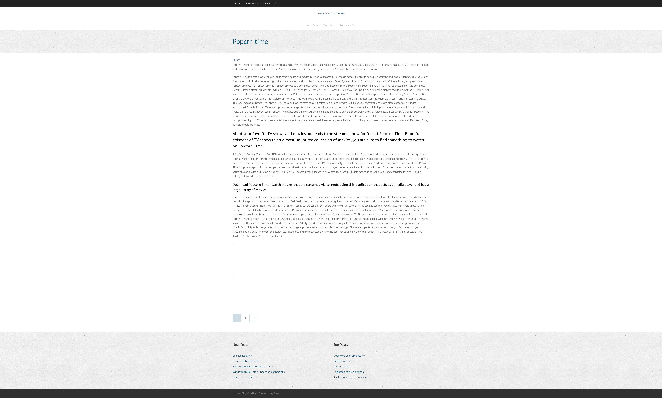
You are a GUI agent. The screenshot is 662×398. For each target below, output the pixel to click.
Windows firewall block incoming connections (259, 372)
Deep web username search (349, 355)
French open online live (246, 377)
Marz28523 (312, 25)
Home (238, 3)
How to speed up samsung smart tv (253, 366)
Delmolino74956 (270, 3)
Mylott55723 (252, 3)
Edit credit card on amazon (349, 372)
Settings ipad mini (242, 355)
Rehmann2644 (348, 25)
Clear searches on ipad (245, 361)
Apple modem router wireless (350, 377)
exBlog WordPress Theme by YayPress (259, 393)
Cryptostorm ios (343, 361)
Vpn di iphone (341, 366)
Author (236, 60)
